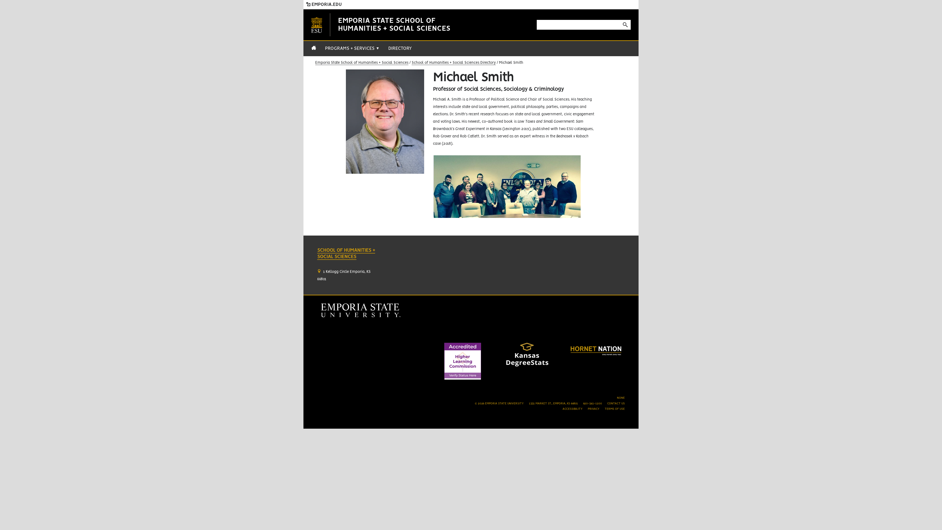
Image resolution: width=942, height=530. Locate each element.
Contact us (616, 403)
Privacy (594, 409)
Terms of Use (615, 409)
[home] (313, 50)
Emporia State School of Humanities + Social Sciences (361, 63)
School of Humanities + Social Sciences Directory (454, 63)
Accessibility (573, 409)
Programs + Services (352, 48)
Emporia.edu (326, 4)
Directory (400, 48)
